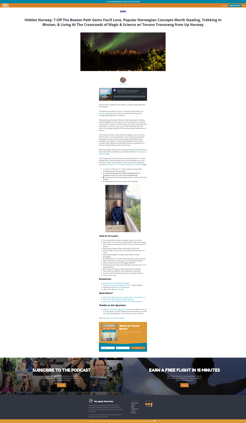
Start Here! (134, 403)
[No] (244, 421)
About (133, 405)
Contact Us (134, 408)
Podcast (225, 5)
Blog (132, 407)
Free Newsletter (234, 5)
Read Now (184, 385)
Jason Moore (123, 84)
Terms (133, 410)
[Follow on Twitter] (149, 404)
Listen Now (61, 385)
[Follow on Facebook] (146, 404)
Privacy (133, 412)
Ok (154, 421)
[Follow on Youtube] (151, 404)
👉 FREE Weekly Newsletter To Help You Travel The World (123, 1)
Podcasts (123, 11)
